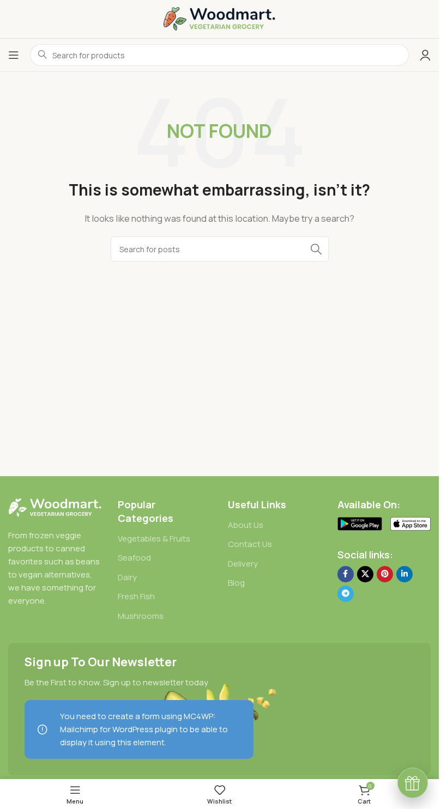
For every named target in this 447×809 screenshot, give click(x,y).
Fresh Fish (136, 596)
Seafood (134, 557)
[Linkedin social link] (404, 574)
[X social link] (365, 574)
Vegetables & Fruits (154, 538)
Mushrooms (141, 616)
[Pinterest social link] (385, 574)
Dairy (127, 577)
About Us (245, 525)
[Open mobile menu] (14, 55)
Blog (236, 582)
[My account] (425, 55)
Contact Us (250, 544)
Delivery (243, 563)
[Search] (316, 248)
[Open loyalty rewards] (412, 783)
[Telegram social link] (345, 594)
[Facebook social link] (345, 574)
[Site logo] (219, 18)
